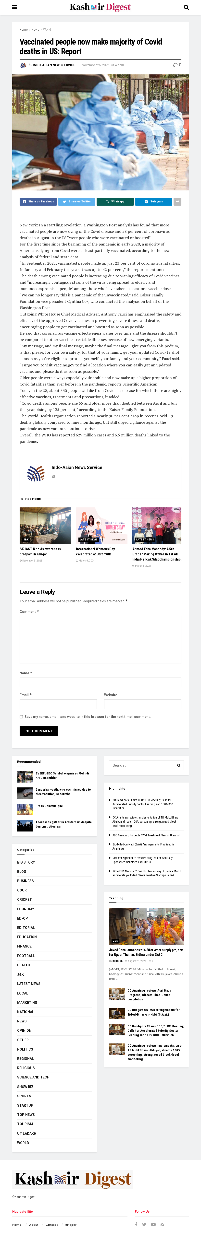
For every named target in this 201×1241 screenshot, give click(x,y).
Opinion (24, 1030)
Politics (25, 1049)
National (25, 1012)
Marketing (27, 1003)
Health (23, 965)
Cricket (24, 899)
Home (24, 29)
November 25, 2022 (95, 65)
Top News (26, 1115)
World (47, 29)
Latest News (89, 539)
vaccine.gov (64, 365)
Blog (21, 872)
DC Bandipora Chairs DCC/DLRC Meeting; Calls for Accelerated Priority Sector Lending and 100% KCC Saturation (143, 804)
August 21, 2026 (136, 961)
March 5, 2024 (143, 565)
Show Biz (25, 1087)
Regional (25, 1059)
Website (110, 695)
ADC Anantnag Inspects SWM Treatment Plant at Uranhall (146, 835)
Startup (25, 1105)
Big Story (26, 862)
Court (23, 890)
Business (25, 881)
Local (22, 993)
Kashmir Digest (25, 1197)
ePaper (71, 1225)
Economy (25, 909)
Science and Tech (33, 1077)
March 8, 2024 (86, 560)
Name (26, 673)
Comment (29, 611)
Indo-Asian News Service (54, 65)
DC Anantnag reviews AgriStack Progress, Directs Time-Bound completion (149, 995)
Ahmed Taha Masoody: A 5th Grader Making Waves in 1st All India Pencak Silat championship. (156, 554)
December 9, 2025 (32, 560)
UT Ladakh (26, 1134)
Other (23, 1040)
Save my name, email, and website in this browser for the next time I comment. (88, 717)
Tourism (25, 1124)
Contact (52, 1225)
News (35, 29)
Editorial (26, 928)
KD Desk (118, 961)
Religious (26, 1068)
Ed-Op (22, 918)
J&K (26, 539)
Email (26, 694)
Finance (24, 946)
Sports (24, 1096)
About (33, 1225)
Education (27, 937)
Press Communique (49, 806)
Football (26, 956)
